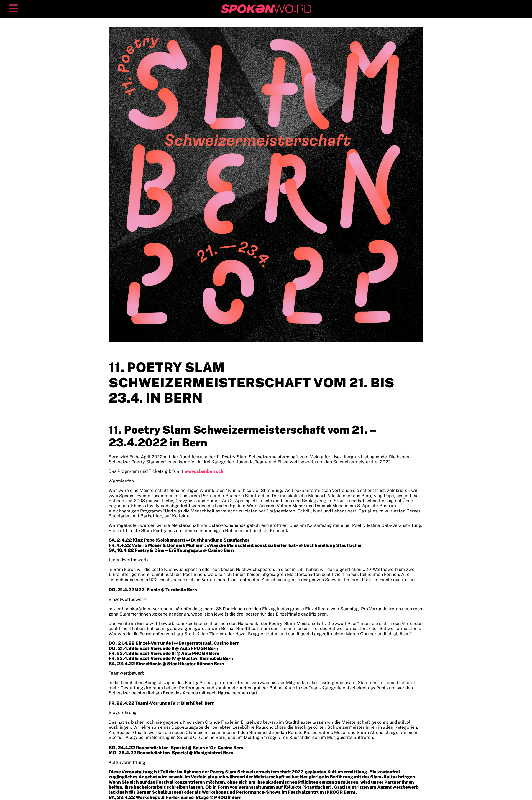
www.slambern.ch (204, 471)
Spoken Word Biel (240, 7)
